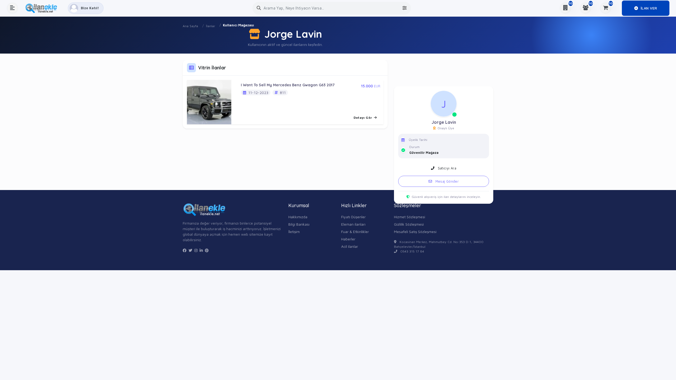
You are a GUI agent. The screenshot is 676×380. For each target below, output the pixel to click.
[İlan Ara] (259, 8)
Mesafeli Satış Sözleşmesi (415, 231)
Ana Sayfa (190, 26)
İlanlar (210, 26)
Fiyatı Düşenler (353, 217)
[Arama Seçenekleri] (404, 8)
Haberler (348, 239)
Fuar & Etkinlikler (355, 231)
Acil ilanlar (349, 246)
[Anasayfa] (43, 8)
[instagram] (196, 250)
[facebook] (184, 250)
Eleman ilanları (353, 224)
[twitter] (190, 250)
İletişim (294, 231)
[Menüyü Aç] (12, 8)
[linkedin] (201, 250)
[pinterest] (207, 250)
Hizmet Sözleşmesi (409, 217)
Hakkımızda (297, 217)
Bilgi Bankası (298, 224)
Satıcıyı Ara (446, 168)
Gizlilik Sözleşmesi (409, 224)
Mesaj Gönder (446, 181)
